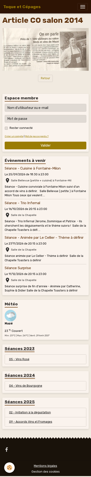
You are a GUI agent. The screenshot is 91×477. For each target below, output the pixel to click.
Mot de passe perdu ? (37, 136)
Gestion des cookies (46, 471)
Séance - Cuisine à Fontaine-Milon (33, 168)
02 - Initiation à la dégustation (30, 412)
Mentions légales (45, 465)
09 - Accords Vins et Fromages (30, 421)
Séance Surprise (18, 268)
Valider (46, 145)
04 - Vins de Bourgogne (25, 385)
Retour (45, 78)
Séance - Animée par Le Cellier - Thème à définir (44, 237)
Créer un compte (14, 136)
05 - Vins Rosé (19, 359)
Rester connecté (21, 128)
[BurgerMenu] (82, 6)
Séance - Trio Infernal (22, 203)
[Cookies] (9, 467)
